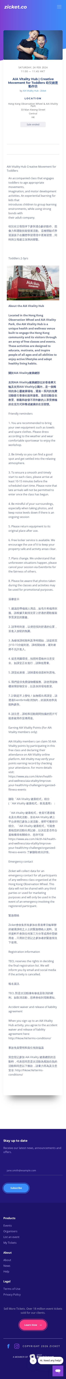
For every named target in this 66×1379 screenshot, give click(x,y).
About (7, 1260)
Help (6, 1271)
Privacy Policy (12, 1294)
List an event (11, 1237)
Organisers (10, 1231)
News (6, 1266)
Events (7, 1225)
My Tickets (10, 1243)
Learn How (30, 1324)
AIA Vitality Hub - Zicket (34, 90)
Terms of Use (11, 1289)
